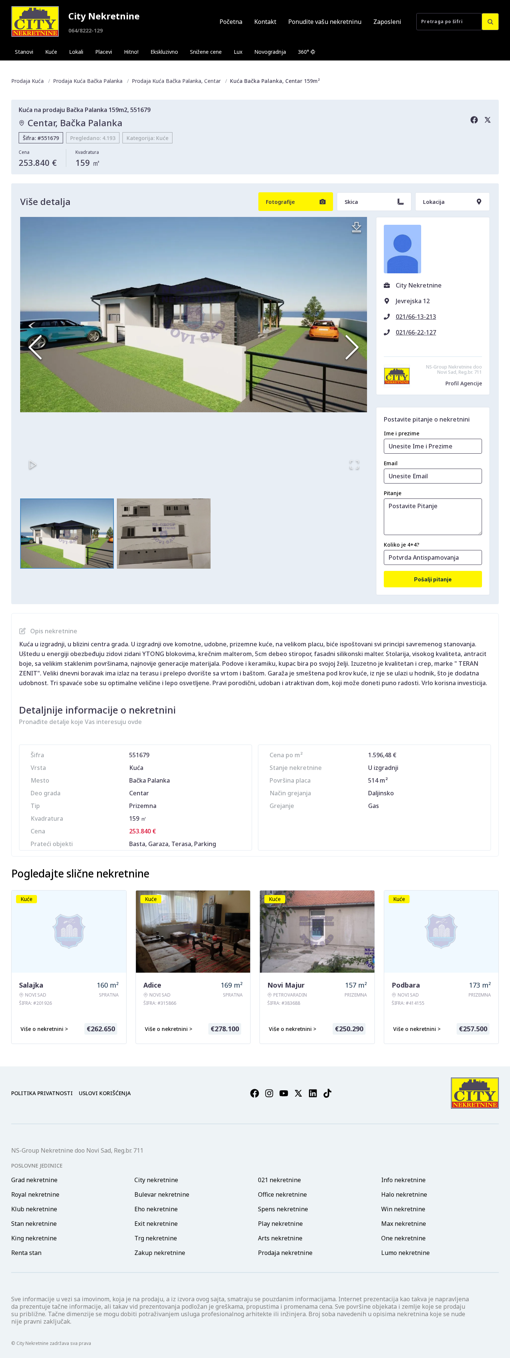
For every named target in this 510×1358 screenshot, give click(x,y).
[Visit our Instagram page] (269, 1093)
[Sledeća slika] (352, 347)
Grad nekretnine (34, 1180)
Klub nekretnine (34, 1209)
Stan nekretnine (34, 1223)
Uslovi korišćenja (105, 1093)
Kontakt (265, 22)
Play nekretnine (280, 1223)
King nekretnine (34, 1238)
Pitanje (392, 493)
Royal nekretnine (35, 1194)
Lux (238, 51)
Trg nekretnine (155, 1238)
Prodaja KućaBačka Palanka (87, 80)
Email (391, 463)
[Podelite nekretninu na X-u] (487, 120)
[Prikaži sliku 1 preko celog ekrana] (193, 314)
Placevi (103, 51)
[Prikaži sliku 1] (67, 533)
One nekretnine (403, 1238)
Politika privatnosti (42, 1093)
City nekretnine (156, 1180)
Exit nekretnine (156, 1223)
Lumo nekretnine (405, 1253)
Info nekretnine (403, 1180)
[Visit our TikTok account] (327, 1093)
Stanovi (24, 51)
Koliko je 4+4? (401, 544)
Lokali (76, 51)
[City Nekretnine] (35, 21)
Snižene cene (206, 51)
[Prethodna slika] (35, 347)
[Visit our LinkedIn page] (312, 1093)
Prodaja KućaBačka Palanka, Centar (176, 80)
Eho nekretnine (156, 1209)
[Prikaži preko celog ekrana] (354, 464)
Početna (231, 22)
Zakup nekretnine (159, 1253)
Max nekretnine (403, 1223)
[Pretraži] (490, 21)
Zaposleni (387, 22)
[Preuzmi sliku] (356, 227)
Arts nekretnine (280, 1238)
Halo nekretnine (404, 1194)
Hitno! (131, 51)
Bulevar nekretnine (161, 1194)
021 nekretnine (279, 1180)
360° (303, 51)
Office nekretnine (282, 1194)
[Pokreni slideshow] (33, 464)
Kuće (51, 51)
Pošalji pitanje (433, 579)
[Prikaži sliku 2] (164, 533)
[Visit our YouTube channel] (283, 1093)
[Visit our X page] (298, 1093)
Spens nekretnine (283, 1209)
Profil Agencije (463, 383)
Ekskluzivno (164, 51)
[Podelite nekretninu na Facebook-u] (474, 120)
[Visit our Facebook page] (254, 1093)
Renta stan (26, 1253)
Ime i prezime (401, 433)
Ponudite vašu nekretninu (324, 22)
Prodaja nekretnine (285, 1253)
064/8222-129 (85, 30)
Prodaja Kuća (27, 80)
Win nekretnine (403, 1209)
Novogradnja (270, 51)
